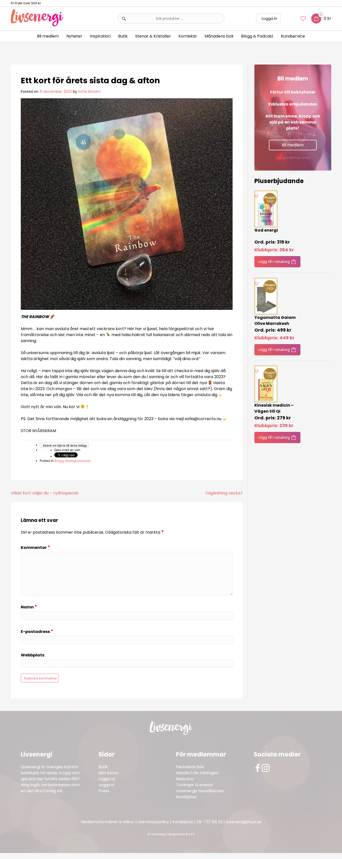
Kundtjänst (186, 797)
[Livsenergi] (37, 25)
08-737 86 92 (210, 822)
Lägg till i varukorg (274, 261)
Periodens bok (190, 767)
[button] (256, 196)
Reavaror (185, 779)
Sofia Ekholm (89, 91)
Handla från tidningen (197, 773)
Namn (29, 607)
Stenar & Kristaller (153, 36)
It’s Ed (190, 834)
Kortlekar (188, 36)
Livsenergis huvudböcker (200, 791)
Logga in (269, 18)
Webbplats (32, 655)
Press (103, 791)
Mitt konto (108, 773)
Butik (103, 767)
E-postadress (37, 631)
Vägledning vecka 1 (224, 493)
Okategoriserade (77, 461)
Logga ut (106, 779)
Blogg (59, 461)
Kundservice (293, 36)
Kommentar (35, 547)
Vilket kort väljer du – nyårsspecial (44, 493)
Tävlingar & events (194, 785)
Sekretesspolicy (153, 822)
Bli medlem (48, 36)
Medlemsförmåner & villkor (107, 822)
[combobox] (171, 19)
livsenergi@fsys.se (243, 822)
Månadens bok (219, 36)
